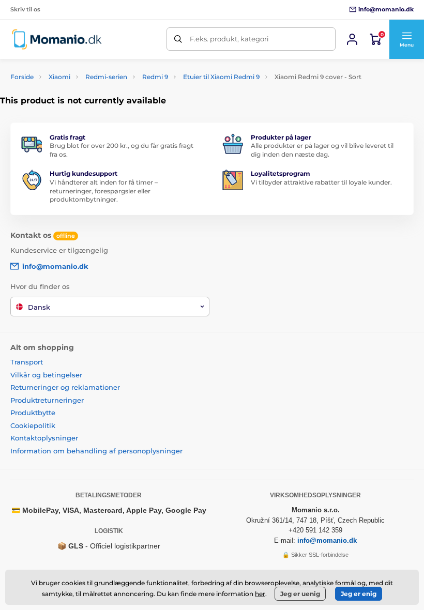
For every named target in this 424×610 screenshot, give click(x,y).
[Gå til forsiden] (56, 39)
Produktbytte (32, 412)
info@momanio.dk (327, 540)
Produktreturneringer (47, 400)
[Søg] (178, 39)
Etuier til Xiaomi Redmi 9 (221, 77)
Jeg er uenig (300, 594)
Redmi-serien (106, 77)
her (260, 594)
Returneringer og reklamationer (65, 387)
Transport (26, 362)
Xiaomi (59, 77)
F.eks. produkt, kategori (229, 39)
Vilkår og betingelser (46, 375)
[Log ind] (352, 39)
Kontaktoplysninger (44, 438)
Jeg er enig (358, 594)
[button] (406, 39)
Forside (22, 77)
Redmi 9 (155, 77)
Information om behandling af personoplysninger (96, 451)
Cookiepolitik (32, 425)
